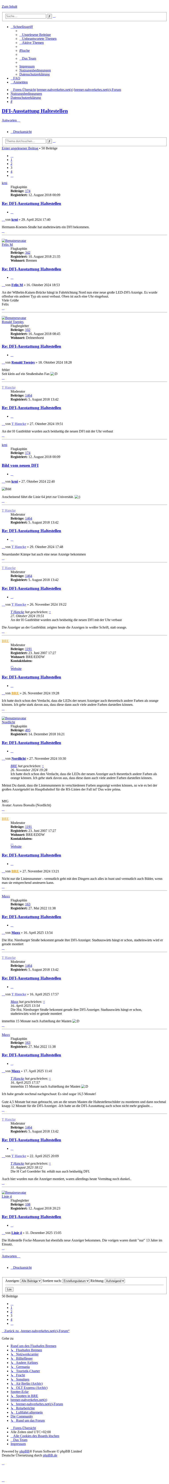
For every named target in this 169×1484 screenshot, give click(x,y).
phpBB (24, 1451)
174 (27, 191)
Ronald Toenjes (13, 322)
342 (27, 252)
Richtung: (97, 1281)
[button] (12, 156)
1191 (28, 649)
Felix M (7, 244)
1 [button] (11, 160)
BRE (5, 641)
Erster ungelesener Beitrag (20, 148)
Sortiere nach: (52, 1281)
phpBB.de (50, 1455)
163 (27, 904)
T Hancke (9, 387)
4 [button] (11, 171)
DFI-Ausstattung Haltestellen (35, 111)
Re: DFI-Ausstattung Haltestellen (31, 203)
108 (27, 1204)
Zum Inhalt (9, 6)
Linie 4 (7, 1196)
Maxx (6, 896)
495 (27, 730)
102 (27, 330)
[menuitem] (35, 35)
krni (4, 183)
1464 (28, 395)
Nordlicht (8, 722)
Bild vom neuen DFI (20, 465)
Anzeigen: (12, 1281)
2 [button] (11, 164)
